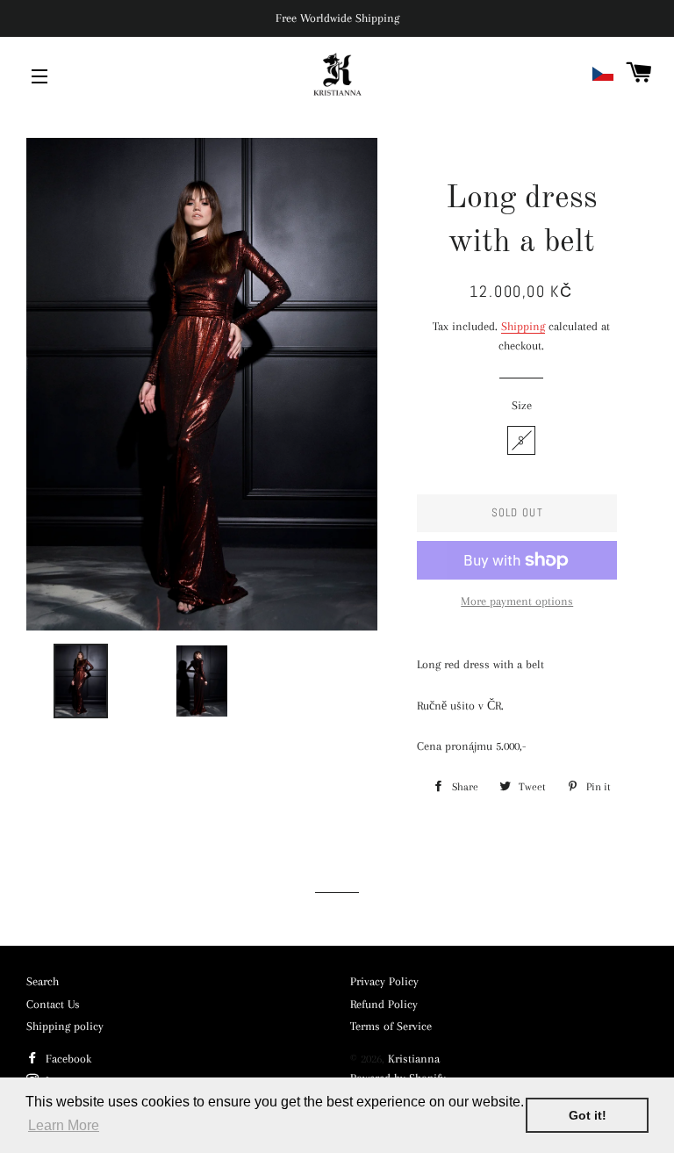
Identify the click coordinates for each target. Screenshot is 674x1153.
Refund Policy (384, 1004)
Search (42, 981)
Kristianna (414, 1058)
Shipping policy (65, 1026)
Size (522, 405)
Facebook (66, 1058)
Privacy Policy (384, 981)
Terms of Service (391, 1026)
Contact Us (53, 1004)
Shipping (523, 326)
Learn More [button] (63, 1125)
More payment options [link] (517, 601)
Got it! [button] (587, 1115)
